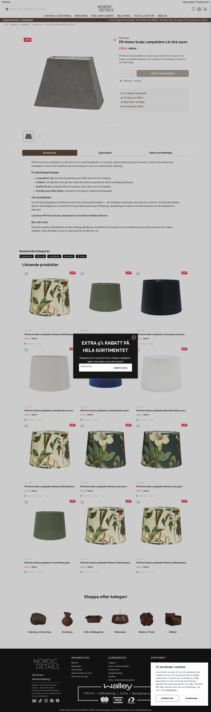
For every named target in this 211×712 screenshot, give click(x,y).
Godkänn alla (167, 698)
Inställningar (192, 698)
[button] (133, 337)
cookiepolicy (171, 690)
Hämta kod (121, 368)
